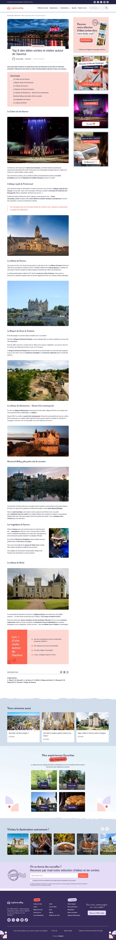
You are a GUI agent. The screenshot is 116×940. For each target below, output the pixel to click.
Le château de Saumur (20, 86)
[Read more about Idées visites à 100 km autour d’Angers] (92, 727)
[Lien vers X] (67, 672)
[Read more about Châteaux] (44, 802)
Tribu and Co (61, 936)
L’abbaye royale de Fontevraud (23, 82)
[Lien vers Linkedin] (64, 672)
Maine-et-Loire (17, 15)
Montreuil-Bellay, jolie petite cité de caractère (27, 96)
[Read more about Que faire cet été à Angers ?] (23, 727)
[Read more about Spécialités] (72, 802)
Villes (23, 15)
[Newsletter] (91, 52)
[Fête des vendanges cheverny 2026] (91, 90)
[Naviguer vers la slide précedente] (102, 829)
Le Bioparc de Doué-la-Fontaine (23, 89)
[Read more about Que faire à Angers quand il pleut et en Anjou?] (58, 727)
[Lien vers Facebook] (61, 672)
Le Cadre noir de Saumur (21, 79)
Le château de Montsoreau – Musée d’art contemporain (31, 92)
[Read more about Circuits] (44, 780)
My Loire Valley (10, 15)
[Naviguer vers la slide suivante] (107, 829)
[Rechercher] (106, 8)
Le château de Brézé (20, 103)
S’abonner (83, 875)
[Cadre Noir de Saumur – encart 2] (91, 128)
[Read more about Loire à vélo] (72, 780)
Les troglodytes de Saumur (22, 99)
